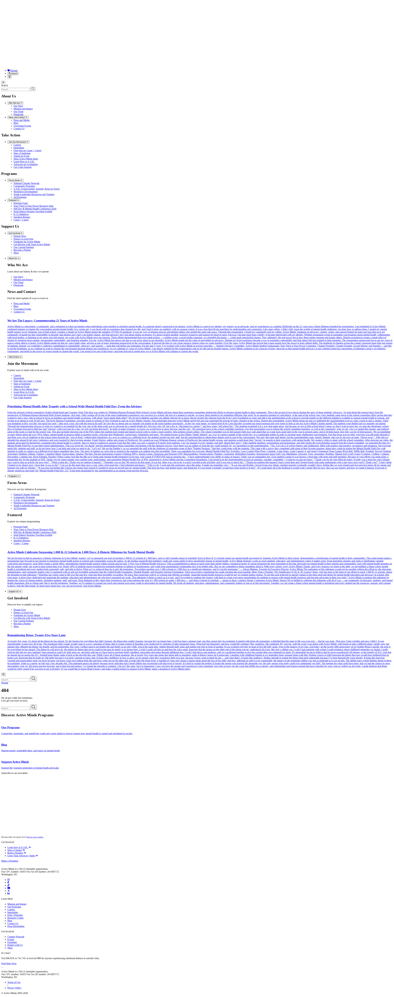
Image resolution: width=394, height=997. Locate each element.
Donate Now (20, 236)
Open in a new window (34, 837)
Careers (17, 145)
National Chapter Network (26, 183)
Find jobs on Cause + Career (27, 150)
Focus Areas (14, 180)
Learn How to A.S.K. (24, 161)
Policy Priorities (15, 915)
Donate (14, 70)
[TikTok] (8, 885)
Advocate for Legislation (26, 164)
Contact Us (19, 128)
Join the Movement (17, 142)
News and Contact (17, 117)
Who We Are (14, 103)
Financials (18, 114)
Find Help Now (9, 963)
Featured (13, 200)
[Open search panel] (3, 674)
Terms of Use (13, 982)
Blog (16, 123)
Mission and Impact (23, 108)
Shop (16, 252)
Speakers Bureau (22, 217)
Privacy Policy (14, 988)
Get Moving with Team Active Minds (32, 244)
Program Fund (21, 203)
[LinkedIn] (8, 893)
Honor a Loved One (23, 239)
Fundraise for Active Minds (27, 241)
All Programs (20, 197)
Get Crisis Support (23, 167)
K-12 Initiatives (21, 214)
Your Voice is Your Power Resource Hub (33, 206)
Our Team (18, 111)
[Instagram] (8, 879)
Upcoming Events (22, 125)
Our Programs (14, 906)
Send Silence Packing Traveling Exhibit (33, 211)
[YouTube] (8, 888)
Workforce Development (26, 191)
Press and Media (22, 120)
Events (10, 939)
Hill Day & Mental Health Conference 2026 (35, 208)
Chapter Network (15, 936)
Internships (19, 147)
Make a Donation (9, 861)
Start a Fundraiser (22, 153)
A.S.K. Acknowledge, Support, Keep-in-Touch (37, 189)
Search (14, 73)
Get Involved (15, 233)
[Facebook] (8, 882)
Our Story (18, 106)
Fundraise (12, 942)
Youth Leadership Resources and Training (34, 194)
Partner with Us (15, 945)
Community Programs (24, 186)
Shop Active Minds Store (26, 158)
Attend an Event (21, 156)
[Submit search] (33, 89)
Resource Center (15, 918)
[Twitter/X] (8, 890)
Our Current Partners (24, 247)
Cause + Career (21, 219)
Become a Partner (22, 250)
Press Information (15, 926)
